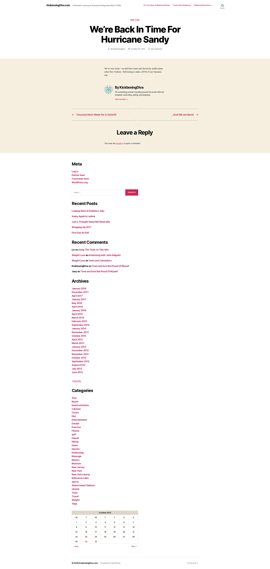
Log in (75, 171)
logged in (120, 143)
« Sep (75, 546)
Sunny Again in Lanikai (83, 216)
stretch (75, 489)
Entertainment (79, 420)
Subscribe (76, 381)
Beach (75, 401)
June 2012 (77, 372)
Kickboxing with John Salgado (105, 255)
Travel (75, 496)
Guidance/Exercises (202, 5)
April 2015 (77, 314)
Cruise (75, 412)
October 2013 (79, 336)
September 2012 (80, 361)
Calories (76, 409)
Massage (76, 456)
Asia (74, 398)
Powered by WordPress (110, 563)
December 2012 (80, 350)
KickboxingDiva (119, 49)
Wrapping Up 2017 (81, 227)
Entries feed (78, 175)
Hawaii (75, 438)
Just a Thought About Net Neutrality (91, 222)
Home (75, 445)
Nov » (134, 546)
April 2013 (77, 339)
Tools (75, 492)
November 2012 (80, 354)
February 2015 (79, 321)
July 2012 (77, 368)
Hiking (75, 441)
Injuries (76, 449)
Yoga (74, 503)
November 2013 (80, 332)
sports (75, 482)
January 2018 (79, 288)
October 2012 (79, 357)
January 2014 (79, 328)
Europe (75, 423)
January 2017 (79, 299)
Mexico (75, 460)
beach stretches (80, 405)
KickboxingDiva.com (58, 5)
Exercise (76, 427)
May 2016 (77, 303)
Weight (75, 500)
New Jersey (78, 467)
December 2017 (80, 292)
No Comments (156, 49)
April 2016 (77, 306)
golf (74, 434)
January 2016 (79, 310)
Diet (74, 416)
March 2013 (78, 343)
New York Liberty (81, 474)
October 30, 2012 (138, 49)
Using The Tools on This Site (93, 249)
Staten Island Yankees (83, 485)
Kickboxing (78, 452)
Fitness (75, 430)
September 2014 (80, 325)
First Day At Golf (80, 232)
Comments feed (80, 178)
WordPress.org (80, 182)
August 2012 (78, 365)
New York (134, 20)
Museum (76, 463)
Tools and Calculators (182, 5)
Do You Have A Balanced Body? (157, 5)
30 (86, 541)
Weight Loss (78, 255)
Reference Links (80, 478)
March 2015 (78, 317)
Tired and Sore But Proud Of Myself (110, 266)
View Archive (121, 99)
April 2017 (77, 296)
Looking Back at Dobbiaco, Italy (88, 211)
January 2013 (79, 347)
